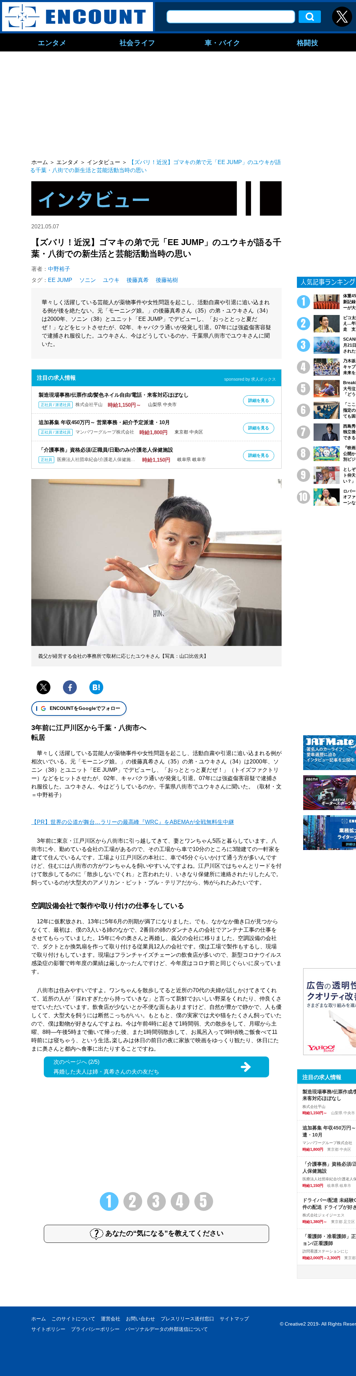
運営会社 (110, 1318)
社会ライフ (137, 42)
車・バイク (223, 42)
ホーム (38, 1318)
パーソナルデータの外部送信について (166, 1329)
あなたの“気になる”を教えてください (164, 1233)
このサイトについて (73, 1318)
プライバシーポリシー (95, 1329)
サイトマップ (234, 1318)
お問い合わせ (140, 1318)
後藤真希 (138, 280)
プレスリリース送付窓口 (187, 1318)
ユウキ (111, 280)
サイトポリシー (48, 1329)
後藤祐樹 (167, 280)
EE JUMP (60, 280)
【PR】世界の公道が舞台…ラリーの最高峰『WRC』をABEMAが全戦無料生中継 (132, 822)
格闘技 (307, 42)
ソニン (87, 280)
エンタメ (52, 42)
